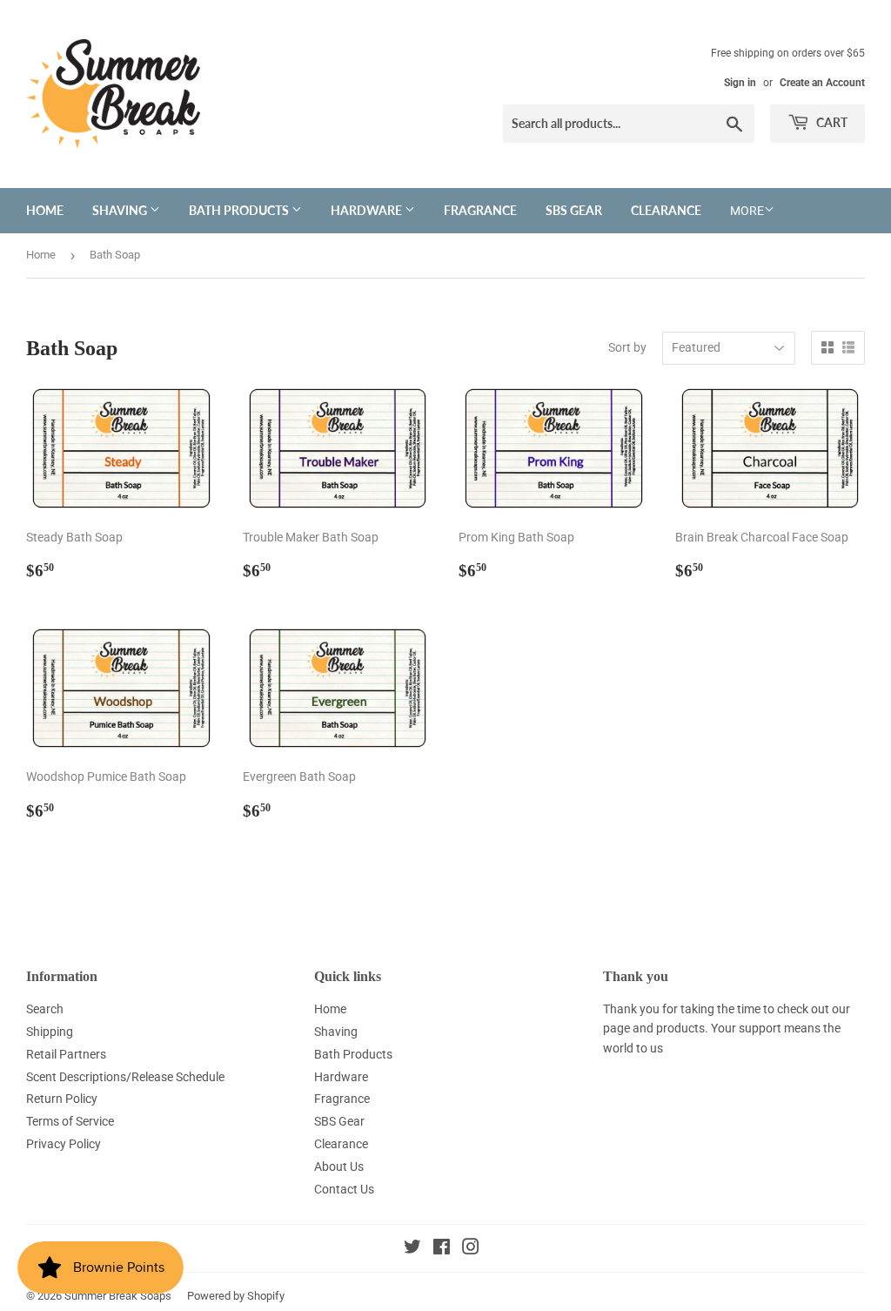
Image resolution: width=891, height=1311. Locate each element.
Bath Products (240, 210)
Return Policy (61, 1099)
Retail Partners (66, 1054)
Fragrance (480, 210)
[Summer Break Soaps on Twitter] (412, 1249)
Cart (830, 122)
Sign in (740, 83)
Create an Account (822, 83)
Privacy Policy (63, 1144)
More (747, 211)
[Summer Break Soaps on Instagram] (470, 1249)
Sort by (627, 347)
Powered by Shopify (236, 1295)
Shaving (121, 210)
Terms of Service (70, 1121)
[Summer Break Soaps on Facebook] (441, 1249)
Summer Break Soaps (117, 1295)
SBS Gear (574, 210)
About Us (339, 1166)
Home (45, 210)
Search (45, 1009)
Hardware (368, 210)
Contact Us (344, 1189)
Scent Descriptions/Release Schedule (125, 1077)
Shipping (49, 1032)
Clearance (666, 210)
